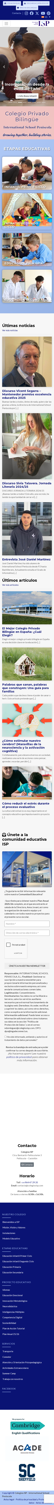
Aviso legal (9, 1499)
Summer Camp (9, 1373)
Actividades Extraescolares (15, 1368)
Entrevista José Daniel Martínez (26, 559)
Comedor (6, 1357)
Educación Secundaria (12, 1272)
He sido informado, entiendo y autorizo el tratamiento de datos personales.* (25, 1038)
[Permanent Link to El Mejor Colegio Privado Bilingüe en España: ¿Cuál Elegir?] (27, 608)
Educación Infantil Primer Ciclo (17, 1256)
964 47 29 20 (29, 1182)
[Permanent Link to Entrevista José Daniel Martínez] (27, 529)
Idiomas (6, 1290)
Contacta (16, 13)
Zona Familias (13, 3)
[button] (46, 17)
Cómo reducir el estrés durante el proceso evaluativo (25, 805)
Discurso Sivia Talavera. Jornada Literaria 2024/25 (26, 485)
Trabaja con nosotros (12, 1379)
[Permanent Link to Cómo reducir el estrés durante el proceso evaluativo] (27, 784)
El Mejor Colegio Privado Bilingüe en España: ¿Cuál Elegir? (21, 632)
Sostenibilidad (9, 1323)
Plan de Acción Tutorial (13, 1328)
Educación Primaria (11, 1267)
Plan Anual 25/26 (10, 1334)
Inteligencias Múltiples (13, 1312)
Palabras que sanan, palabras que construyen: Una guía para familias (25, 688)
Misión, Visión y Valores (13, 1227)
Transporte (7, 1351)
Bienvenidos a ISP (11, 1222)
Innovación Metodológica (14, 1301)
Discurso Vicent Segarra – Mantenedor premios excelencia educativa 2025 (26, 394)
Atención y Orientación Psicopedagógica (22, 1362)
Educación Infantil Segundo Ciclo (18, 1261)
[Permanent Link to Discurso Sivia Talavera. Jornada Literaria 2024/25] (27, 447)
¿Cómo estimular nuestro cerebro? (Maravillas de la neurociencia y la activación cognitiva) (23, 746)
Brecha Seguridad (28, 8)
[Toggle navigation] (6, 23)
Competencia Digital (12, 1317)
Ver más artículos (10, 585)
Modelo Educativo (11, 1238)
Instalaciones (8, 1233)
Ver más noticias (10, 330)
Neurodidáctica (9, 1306)
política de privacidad (19, 1057)
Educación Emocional (12, 1295)
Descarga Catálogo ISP (37, 3)
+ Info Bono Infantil (27, 96)
